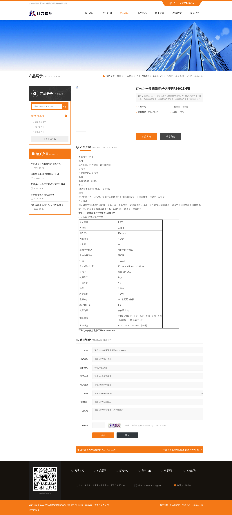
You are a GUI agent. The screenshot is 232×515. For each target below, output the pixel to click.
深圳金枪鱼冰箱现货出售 (43, 194)
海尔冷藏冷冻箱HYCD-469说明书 (47, 205)
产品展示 (124, 13)
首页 (119, 76)
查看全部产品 (50, 139)
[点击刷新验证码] (114, 425)
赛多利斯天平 (40, 122)
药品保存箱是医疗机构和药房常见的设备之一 (49, 184)
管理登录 (186, 505)
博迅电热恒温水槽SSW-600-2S (184, 450)
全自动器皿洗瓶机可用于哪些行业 (47, 164)
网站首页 (89, 13)
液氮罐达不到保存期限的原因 (45, 174)
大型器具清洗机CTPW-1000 (101, 450)
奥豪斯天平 (158, 76)
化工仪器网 (175, 505)
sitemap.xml (198, 505)
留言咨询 (191, 470)
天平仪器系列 (142, 76)
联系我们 (194, 13)
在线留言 (177, 13)
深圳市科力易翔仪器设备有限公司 (52, 3)
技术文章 (159, 13)
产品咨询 (146, 136)
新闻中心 (142, 13)
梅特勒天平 (39, 127)
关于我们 (107, 13)
